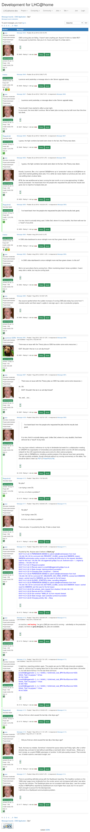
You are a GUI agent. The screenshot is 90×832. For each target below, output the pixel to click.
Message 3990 (21, 296)
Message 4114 (21, 659)
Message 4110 (21, 478)
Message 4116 (21, 732)
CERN (47, 830)
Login (83, 10)
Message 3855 (21, 204)
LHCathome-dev (10, 10)
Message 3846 (21, 74)
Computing (35, 10)
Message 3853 (21, 158)
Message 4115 (21, 710)
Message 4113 (21, 618)
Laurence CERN (10, 338)
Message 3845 (21, 33)
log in (24, 23)
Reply (41, 54)
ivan (5, 33)
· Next (16, 25)
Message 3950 (21, 234)
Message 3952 (21, 254)
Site (65, 10)
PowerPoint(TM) (49, 458)
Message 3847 (21, 94)
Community (47, 10)
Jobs (58, 10)
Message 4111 (21, 504)
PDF (39, 458)
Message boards (7, 17)
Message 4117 (21, 774)
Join (76, 10)
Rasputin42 (7, 136)
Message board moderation (10, 19)
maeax (5, 74)
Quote (47, 54)
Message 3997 (21, 375)
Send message (7, 58)
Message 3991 (21, 338)
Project (23, 10)
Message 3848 (21, 136)
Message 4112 (21, 547)
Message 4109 (21, 417)
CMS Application (20, 17)
